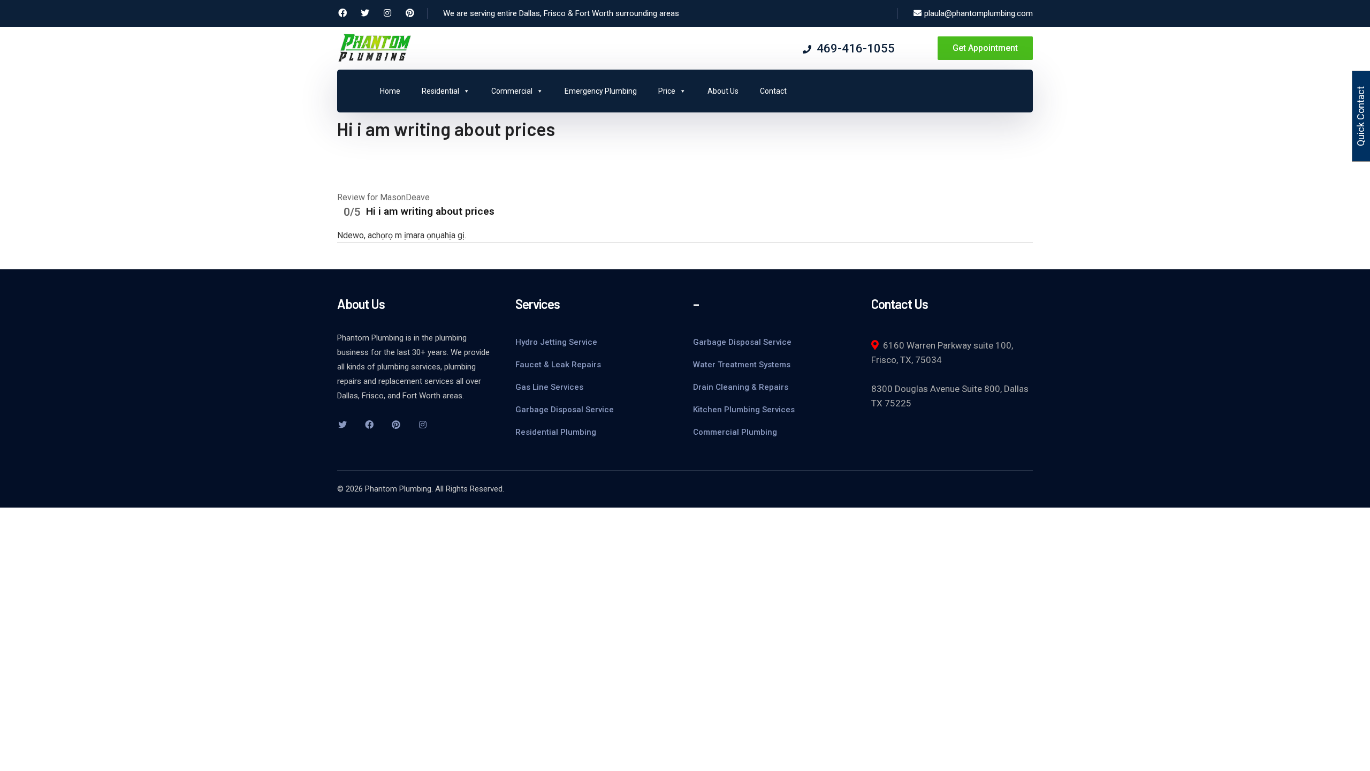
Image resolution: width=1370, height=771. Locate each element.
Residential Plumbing (555, 432)
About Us (723, 91)
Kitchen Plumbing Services (744, 409)
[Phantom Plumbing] (374, 47)
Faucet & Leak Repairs (558, 364)
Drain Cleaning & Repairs (740, 387)
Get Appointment (985, 48)
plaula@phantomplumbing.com (978, 13)
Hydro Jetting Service (556, 342)
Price (666, 91)
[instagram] (422, 424)
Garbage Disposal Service (564, 409)
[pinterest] (396, 424)
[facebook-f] (369, 424)
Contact (773, 91)
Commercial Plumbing (735, 432)
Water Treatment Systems (741, 364)
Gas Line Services (549, 387)
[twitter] (342, 424)
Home (390, 91)
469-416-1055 (856, 48)
